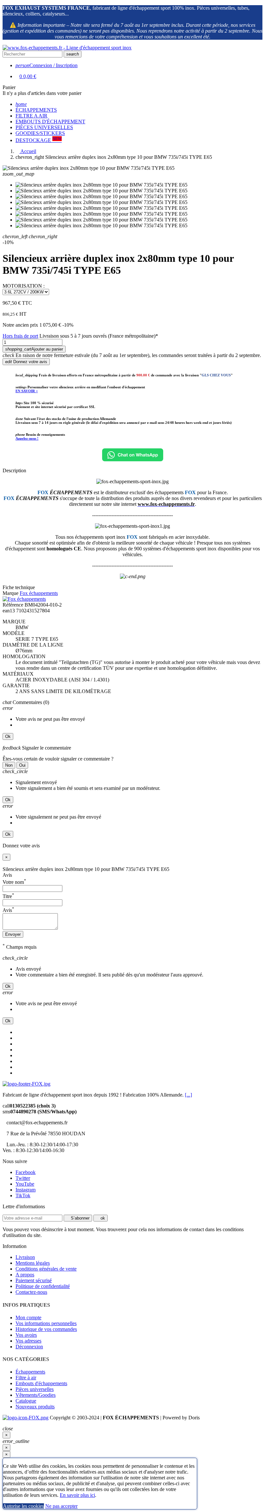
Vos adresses (28, 1340)
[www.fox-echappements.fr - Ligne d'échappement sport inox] (67, 47)
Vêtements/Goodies (36, 1395)
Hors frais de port (20, 336)
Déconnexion (29, 1346)
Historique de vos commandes (46, 1329)
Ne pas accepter (61, 1506)
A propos (25, 1274)
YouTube (25, 1184)
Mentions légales (33, 1263)
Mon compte (28, 1317)
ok (102, 1218)
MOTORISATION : (24, 286)
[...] (188, 1095)
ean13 (9, 610)
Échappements (30, 1371)
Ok (8, 736)
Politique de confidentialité (43, 1286)
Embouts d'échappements (41, 1383)
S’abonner (79, 1218)
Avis (7, 875)
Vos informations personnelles (46, 1323)
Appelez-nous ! (27, 438)
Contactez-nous (31, 1292)
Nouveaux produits (35, 1406)
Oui (22, 765)
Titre (8, 896)
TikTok (23, 1195)
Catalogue (26, 1401)
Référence (13, 605)
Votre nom (14, 882)
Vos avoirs (26, 1335)
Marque (10, 593)
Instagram (26, 1189)
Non (9, 765)
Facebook (26, 1172)
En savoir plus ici (77, 1495)
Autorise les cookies (23, 1506)
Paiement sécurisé (34, 1280)
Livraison (25, 1257)
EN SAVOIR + (27, 391)
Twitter (23, 1178)
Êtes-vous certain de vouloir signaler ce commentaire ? (58, 758)
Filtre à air (26, 1377)
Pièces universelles (35, 1389)
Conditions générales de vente (46, 1269)
